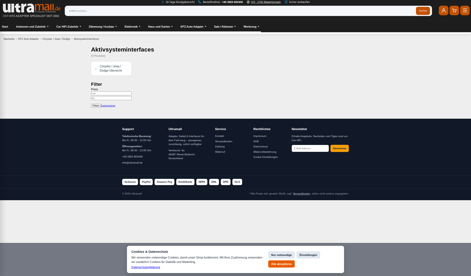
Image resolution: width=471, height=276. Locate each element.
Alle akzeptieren (281, 264)
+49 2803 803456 (132, 156)
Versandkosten (223, 141)
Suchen (423, 10)
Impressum (259, 136)
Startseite (9, 38)
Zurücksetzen (108, 105)
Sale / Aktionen (223, 26)
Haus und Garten (159, 26)
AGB (256, 141)
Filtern (96, 105)
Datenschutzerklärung (145, 267)
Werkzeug (250, 26)
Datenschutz (260, 146)
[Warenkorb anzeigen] (454, 10)
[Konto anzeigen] (443, 10)
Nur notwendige (281, 254)
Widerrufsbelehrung (264, 151)
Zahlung (220, 146)
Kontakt (219, 136)
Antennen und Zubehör (31, 26)
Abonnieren (339, 148)
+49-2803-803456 (232, 2)
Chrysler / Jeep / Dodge (56, 38)
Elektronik (131, 26)
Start (5, 26)
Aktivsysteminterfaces (86, 38)
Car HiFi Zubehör (67, 26)
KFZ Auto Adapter (191, 26)
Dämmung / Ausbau (101, 26)
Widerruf (220, 151)
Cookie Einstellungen (265, 156)
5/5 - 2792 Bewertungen (266, 2)
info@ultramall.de (132, 162)
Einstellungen (308, 254)
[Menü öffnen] (465, 10)
